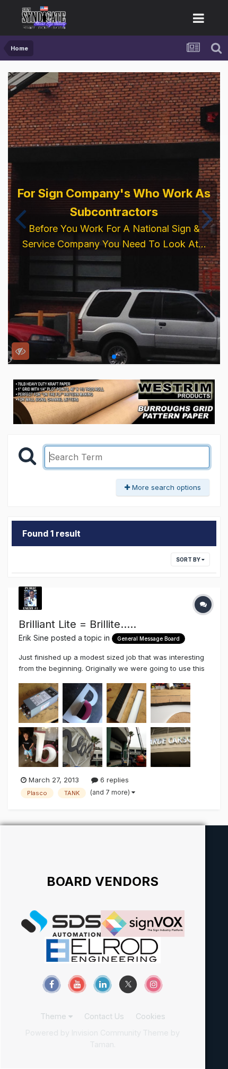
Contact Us (104, 1016)
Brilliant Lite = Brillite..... (77, 624)
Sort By (188, 559)
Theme (54, 1016)
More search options (165, 487)
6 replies (113, 779)
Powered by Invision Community (83, 1032)
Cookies (150, 1016)
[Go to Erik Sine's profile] (30, 598)
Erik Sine (34, 637)
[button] (20, 218)
